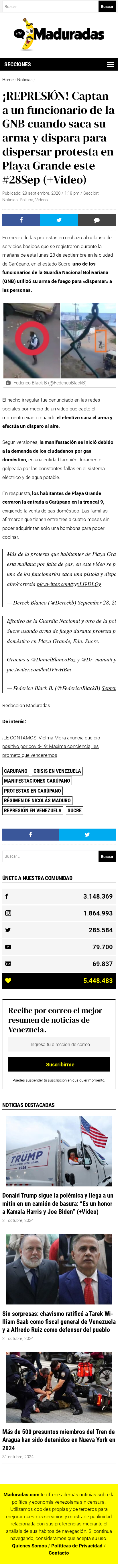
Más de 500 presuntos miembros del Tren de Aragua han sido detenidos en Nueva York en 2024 (58, 1439)
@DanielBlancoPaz (53, 659)
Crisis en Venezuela (57, 771)
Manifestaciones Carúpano (37, 781)
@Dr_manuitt (96, 659)
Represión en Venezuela (33, 810)
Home (8, 79)
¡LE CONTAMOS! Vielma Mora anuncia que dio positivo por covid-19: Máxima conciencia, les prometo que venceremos (51, 746)
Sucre (75, 810)
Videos (41, 199)
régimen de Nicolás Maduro (37, 800)
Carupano (15, 771)
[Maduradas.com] (59, 49)
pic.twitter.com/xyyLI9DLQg (69, 583)
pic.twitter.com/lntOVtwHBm (39, 669)
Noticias (25, 79)
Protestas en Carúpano (32, 791)
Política (26, 199)
